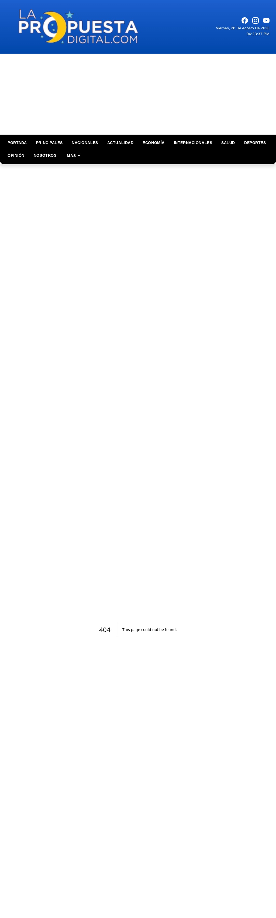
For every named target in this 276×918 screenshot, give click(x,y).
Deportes (255, 143)
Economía (153, 143)
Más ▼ (74, 155)
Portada (17, 143)
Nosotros (45, 155)
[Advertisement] (138, 94)
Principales (49, 143)
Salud (228, 143)
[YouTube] (266, 20)
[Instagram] (255, 20)
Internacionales (193, 143)
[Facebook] (245, 20)
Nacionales (85, 143)
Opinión (16, 155)
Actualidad (120, 143)
